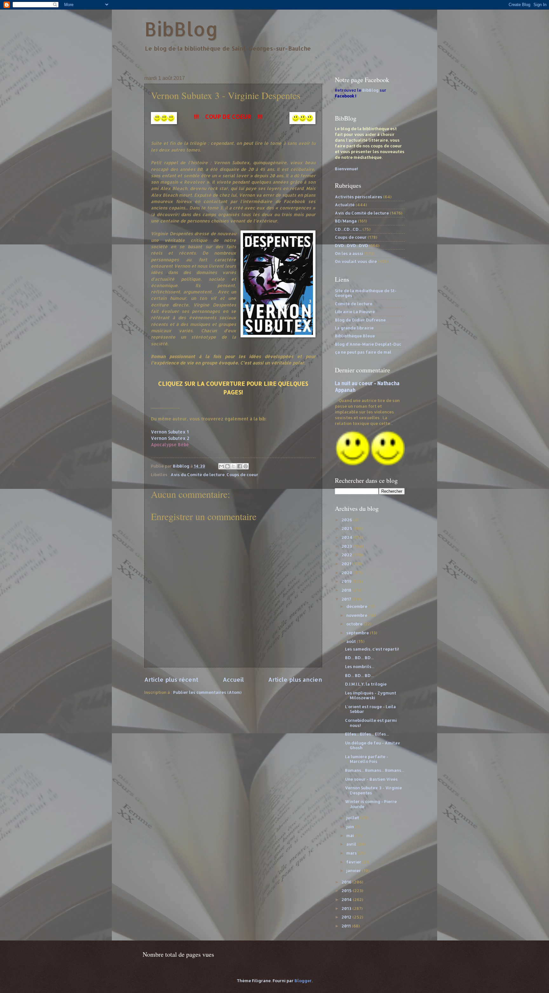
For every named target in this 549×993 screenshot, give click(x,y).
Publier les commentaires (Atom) (207, 692)
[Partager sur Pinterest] (245, 466)
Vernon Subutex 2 (170, 438)
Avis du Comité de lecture (198, 474)
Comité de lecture (353, 303)
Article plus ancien (295, 679)
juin (350, 826)
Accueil (233, 679)
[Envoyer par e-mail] (221, 466)
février (354, 861)
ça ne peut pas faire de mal (363, 352)
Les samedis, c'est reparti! (372, 648)
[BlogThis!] (227, 466)
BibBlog (181, 29)
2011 (347, 925)
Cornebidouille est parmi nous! (371, 723)
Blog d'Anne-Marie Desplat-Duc (368, 344)
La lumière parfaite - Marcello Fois (366, 759)
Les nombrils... (359, 666)
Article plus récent (171, 679)
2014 (347, 899)
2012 (347, 916)
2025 (347, 528)
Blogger (303, 980)
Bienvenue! (346, 168)
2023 (347, 546)
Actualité (345, 204)
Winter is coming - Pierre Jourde (371, 804)
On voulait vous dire (356, 261)
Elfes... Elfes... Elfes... (367, 733)
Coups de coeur (242, 474)
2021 (347, 563)
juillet (353, 817)
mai (350, 835)
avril (351, 844)
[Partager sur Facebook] (239, 466)
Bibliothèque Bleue (355, 335)
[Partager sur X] (233, 466)
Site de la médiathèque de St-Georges (365, 293)
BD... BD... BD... (359, 657)
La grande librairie (354, 327)
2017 (347, 599)
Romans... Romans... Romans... (374, 770)
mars (352, 853)
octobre (354, 623)
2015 (347, 890)
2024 (347, 537)
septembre (358, 632)
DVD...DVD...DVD (351, 245)
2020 (347, 572)
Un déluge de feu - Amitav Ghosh (372, 745)
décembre (357, 606)
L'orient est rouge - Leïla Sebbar (370, 709)
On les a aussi (349, 253)
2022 (347, 554)
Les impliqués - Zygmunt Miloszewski (370, 695)
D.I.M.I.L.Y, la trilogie (366, 684)
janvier (354, 870)
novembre (357, 615)
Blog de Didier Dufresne (360, 319)
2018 (347, 590)
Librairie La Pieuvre (355, 311)
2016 (347, 881)
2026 (347, 519)
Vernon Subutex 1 (170, 431)
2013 (347, 908)
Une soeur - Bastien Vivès (371, 779)
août (351, 641)
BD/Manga (346, 220)
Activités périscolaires (358, 196)
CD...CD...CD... (348, 229)
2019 (347, 581)
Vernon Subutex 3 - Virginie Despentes (373, 790)
